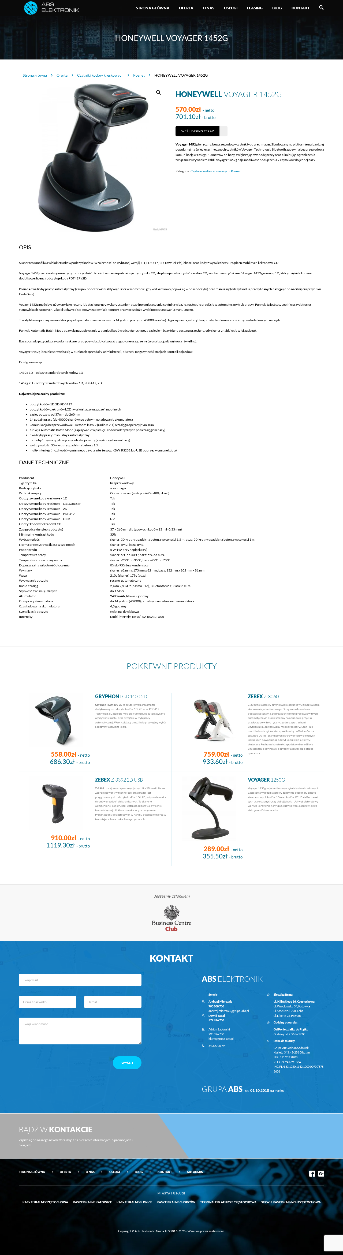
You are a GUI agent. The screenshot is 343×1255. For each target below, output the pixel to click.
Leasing (255, 8)
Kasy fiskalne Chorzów (176, 1202)
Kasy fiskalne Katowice (92, 1202)
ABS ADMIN (195, 1172)
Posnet (139, 75)
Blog (277, 8)
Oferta (186, 8)
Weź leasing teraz (197, 131)
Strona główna (152, 8)
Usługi (230, 8)
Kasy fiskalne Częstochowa (45, 1202)
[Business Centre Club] (172, 918)
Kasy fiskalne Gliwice (134, 1202)
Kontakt (301, 8)
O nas (208, 8)
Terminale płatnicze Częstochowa (228, 1202)
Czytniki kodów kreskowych (100, 75)
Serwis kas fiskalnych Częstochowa (291, 1202)
